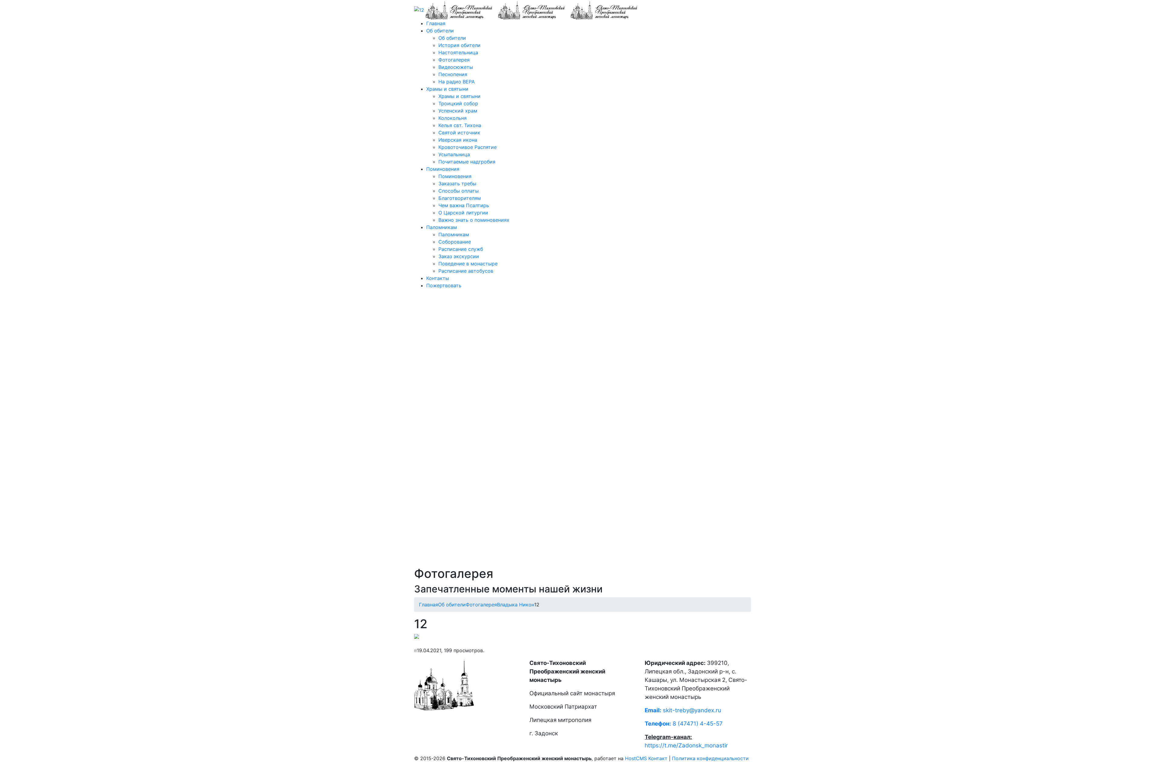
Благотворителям (459, 198)
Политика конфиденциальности (710, 758)
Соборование (454, 242)
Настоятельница (458, 52)
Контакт (657, 758)
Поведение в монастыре (468, 264)
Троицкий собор (458, 103)
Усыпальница (454, 154)
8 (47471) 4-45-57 (684, 723)
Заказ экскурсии (458, 256)
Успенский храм (457, 111)
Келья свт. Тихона (459, 125)
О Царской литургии (463, 213)
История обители (459, 45)
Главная (435, 23)
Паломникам (441, 227)
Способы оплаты (458, 191)
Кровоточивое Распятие (467, 147)
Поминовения (442, 169)
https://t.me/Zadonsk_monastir (686, 745)
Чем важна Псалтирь (463, 205)
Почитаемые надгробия (466, 162)
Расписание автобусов (465, 271)
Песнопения (452, 74)
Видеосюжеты (455, 67)
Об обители (440, 31)
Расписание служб (460, 249)
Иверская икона (457, 140)
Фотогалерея (454, 60)
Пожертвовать (443, 285)
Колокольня (452, 118)
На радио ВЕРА (456, 82)
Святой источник (459, 133)
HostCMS (636, 758)
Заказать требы (457, 183)
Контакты (437, 278)
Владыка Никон (515, 605)
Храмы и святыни (447, 89)
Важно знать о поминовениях (473, 220)
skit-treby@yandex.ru (692, 710)
